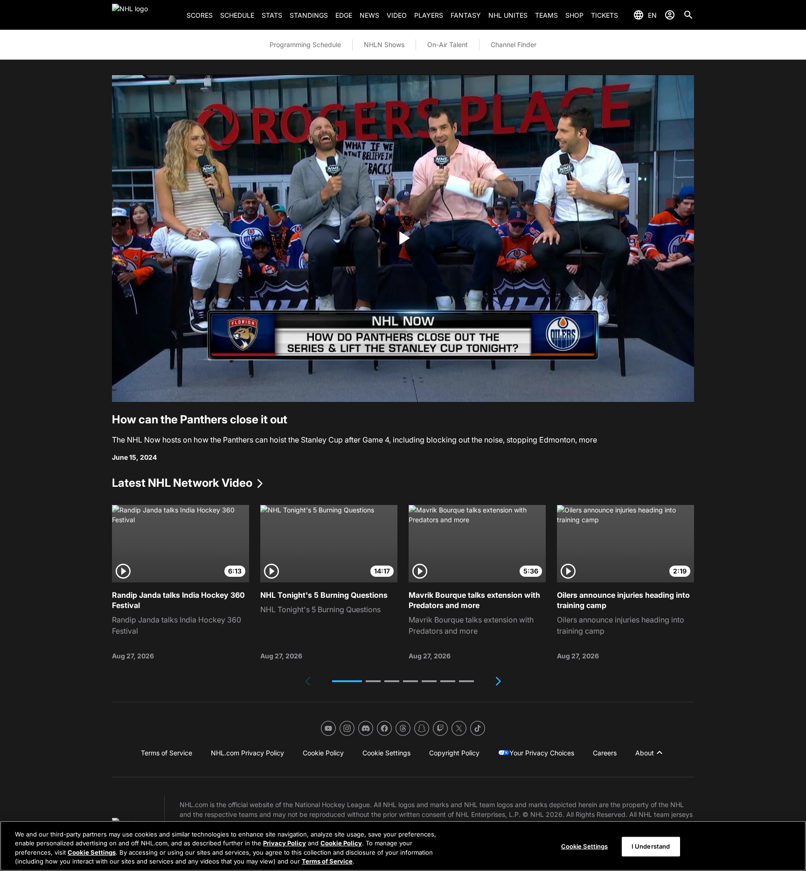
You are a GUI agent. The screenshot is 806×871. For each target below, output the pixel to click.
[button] (347, 681)
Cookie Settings (92, 852)
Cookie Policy (341, 843)
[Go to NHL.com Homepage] (145, 15)
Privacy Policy (284, 843)
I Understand (651, 846)
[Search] (688, 15)
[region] (403, 846)
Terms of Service (327, 861)
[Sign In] (669, 15)
